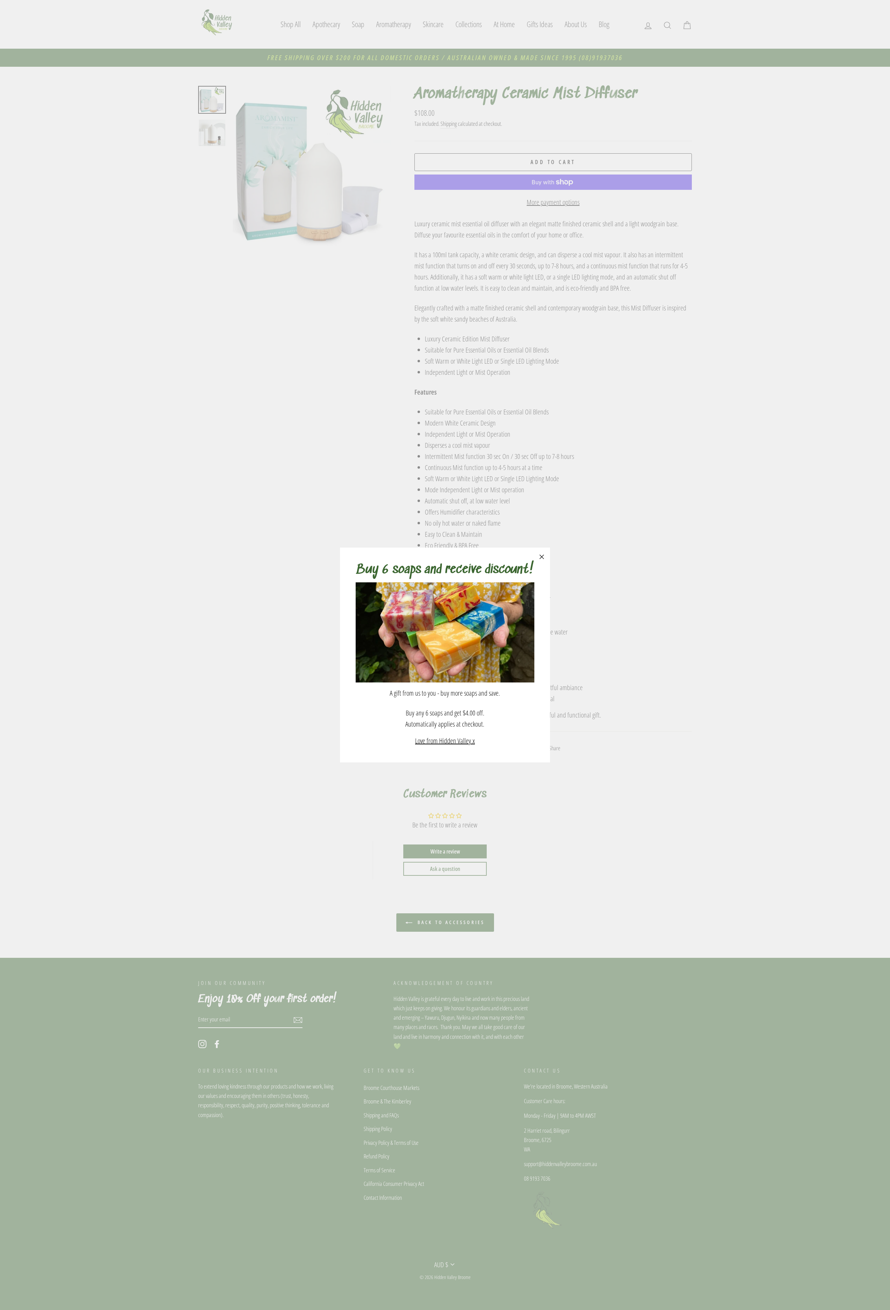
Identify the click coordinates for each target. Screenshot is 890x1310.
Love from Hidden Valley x (445, 740)
